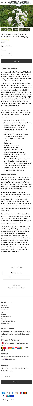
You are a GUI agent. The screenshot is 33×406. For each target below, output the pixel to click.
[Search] (6, 2)
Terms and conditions (8, 321)
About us (4, 305)
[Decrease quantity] (3, 54)
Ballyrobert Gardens (10, 400)
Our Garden (5, 307)
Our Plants (4, 310)
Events (3, 314)
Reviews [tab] (6, 277)
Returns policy (5, 323)
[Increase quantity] (10, 54)
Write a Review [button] (17, 273)
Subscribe (16, 382)
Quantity (3, 50)
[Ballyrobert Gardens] (18, 2)
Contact (3, 319)
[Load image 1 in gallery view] (16, 16)
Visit (2, 312)
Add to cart (16, 61)
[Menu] (2, 2)
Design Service (6, 316)
